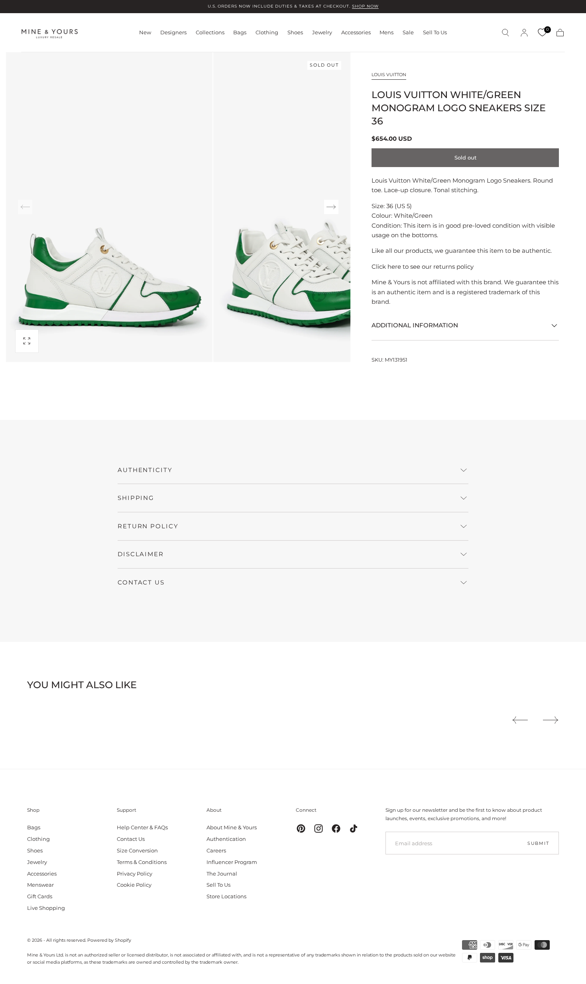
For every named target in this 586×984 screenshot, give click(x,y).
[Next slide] (331, 207)
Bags (239, 32)
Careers (216, 850)
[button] (505, 32)
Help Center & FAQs (142, 827)
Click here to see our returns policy (423, 266)
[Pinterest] (301, 828)
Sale (408, 32)
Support (126, 810)
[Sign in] (524, 32)
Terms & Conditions (142, 862)
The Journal (221, 873)
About (214, 810)
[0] (542, 33)
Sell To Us (435, 32)
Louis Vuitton (389, 74)
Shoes (295, 32)
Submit (538, 843)
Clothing (267, 32)
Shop (33, 810)
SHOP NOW (365, 6)
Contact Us (131, 839)
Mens (386, 32)
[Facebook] (336, 828)
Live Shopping (46, 908)
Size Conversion (137, 850)
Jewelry (322, 32)
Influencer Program (231, 862)
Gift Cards (39, 896)
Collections (210, 32)
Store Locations (226, 896)
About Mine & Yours (231, 827)
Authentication (226, 839)
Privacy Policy (134, 873)
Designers (173, 32)
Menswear (40, 885)
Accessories (356, 32)
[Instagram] (318, 828)
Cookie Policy (134, 885)
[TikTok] (353, 828)
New (145, 32)
